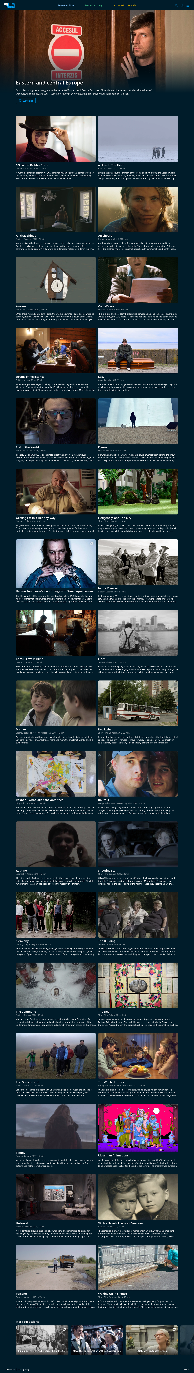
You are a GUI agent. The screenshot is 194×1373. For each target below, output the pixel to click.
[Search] (176, 5)
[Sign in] (182, 5)
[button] (188, 5)
